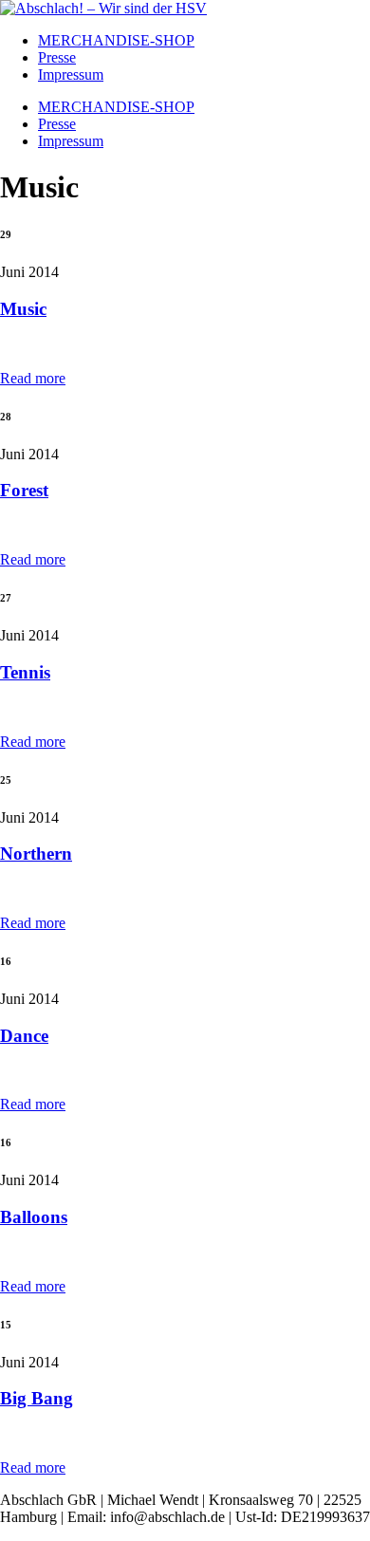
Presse (57, 57)
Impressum (70, 74)
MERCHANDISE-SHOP (116, 40)
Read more (32, 378)
